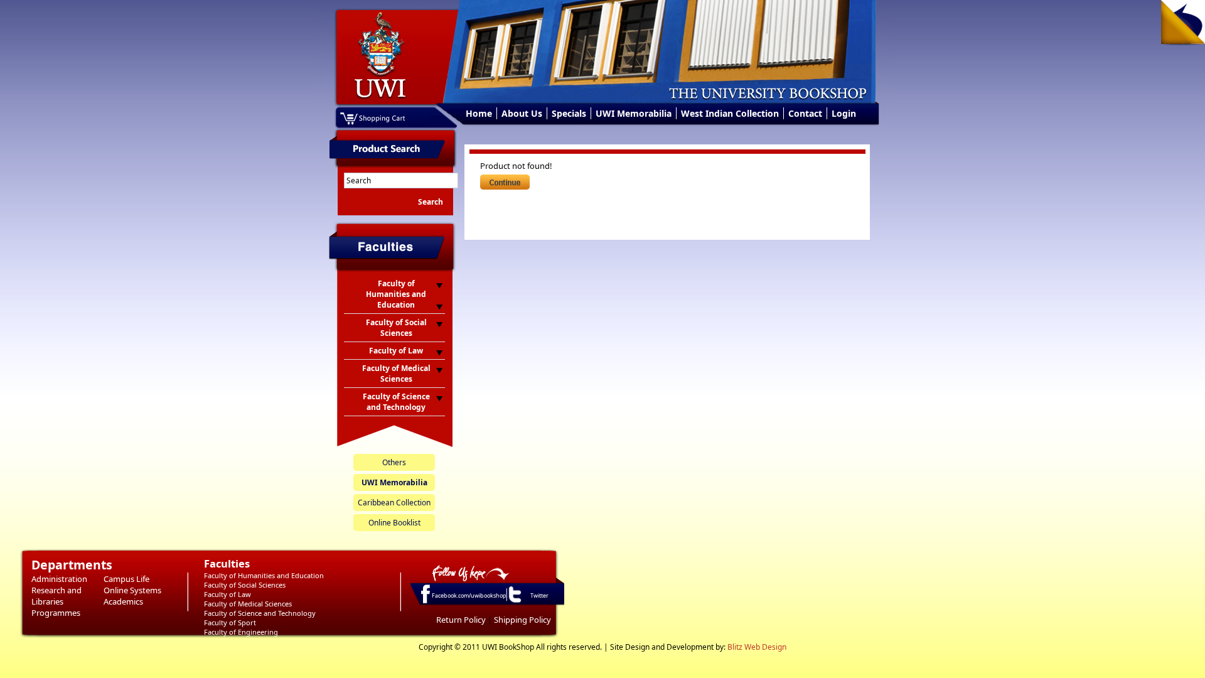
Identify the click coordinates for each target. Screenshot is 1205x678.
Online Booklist (394, 522)
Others (394, 462)
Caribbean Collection (394, 502)
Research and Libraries (56, 595)
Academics (123, 601)
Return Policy (461, 619)
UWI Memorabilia (634, 113)
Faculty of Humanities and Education (264, 575)
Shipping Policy (522, 619)
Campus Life (126, 578)
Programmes (55, 612)
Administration (59, 578)
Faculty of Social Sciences (245, 584)
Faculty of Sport (230, 622)
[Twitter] (514, 602)
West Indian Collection (730, 113)
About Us (521, 113)
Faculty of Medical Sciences (248, 603)
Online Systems (132, 590)
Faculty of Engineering (241, 632)
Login (844, 113)
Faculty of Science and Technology (260, 613)
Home (479, 113)
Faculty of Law (227, 594)
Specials (569, 113)
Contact (805, 113)
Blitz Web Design (756, 647)
